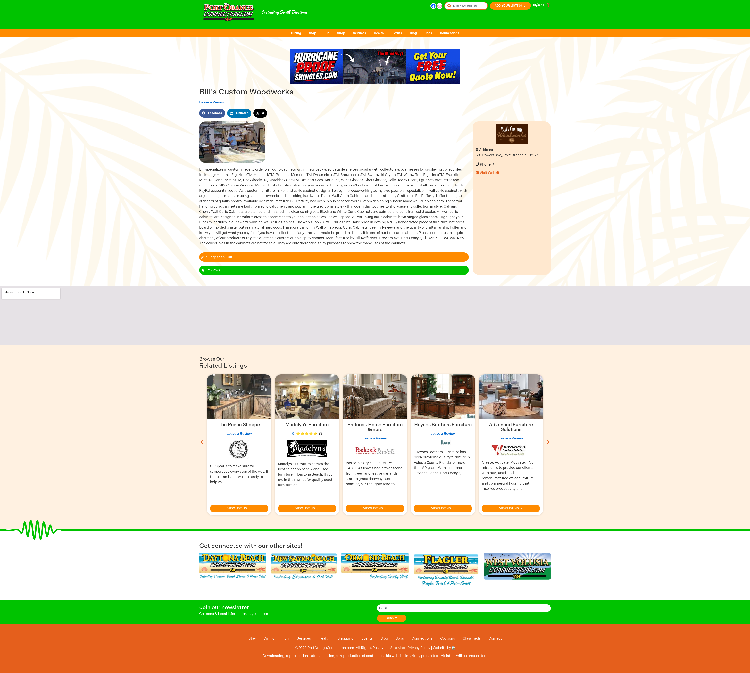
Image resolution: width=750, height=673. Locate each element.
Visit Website (490, 173)
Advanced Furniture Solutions (443, 427)
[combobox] (466, 6)
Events (397, 33)
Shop (341, 33)
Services (359, 33)
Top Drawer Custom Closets (511, 427)
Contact (495, 638)
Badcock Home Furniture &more (307, 427)
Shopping (346, 638)
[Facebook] (433, 6)
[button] (212, 113)
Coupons (447, 638)
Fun (326, 33)
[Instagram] (439, 6)
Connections (449, 33)
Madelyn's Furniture (239, 424)
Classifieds (472, 638)
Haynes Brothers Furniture (375, 424)
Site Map (397, 648)
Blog (413, 33)
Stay (312, 33)
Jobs (428, 33)
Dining (296, 33)
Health (379, 33)
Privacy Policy (418, 648)
